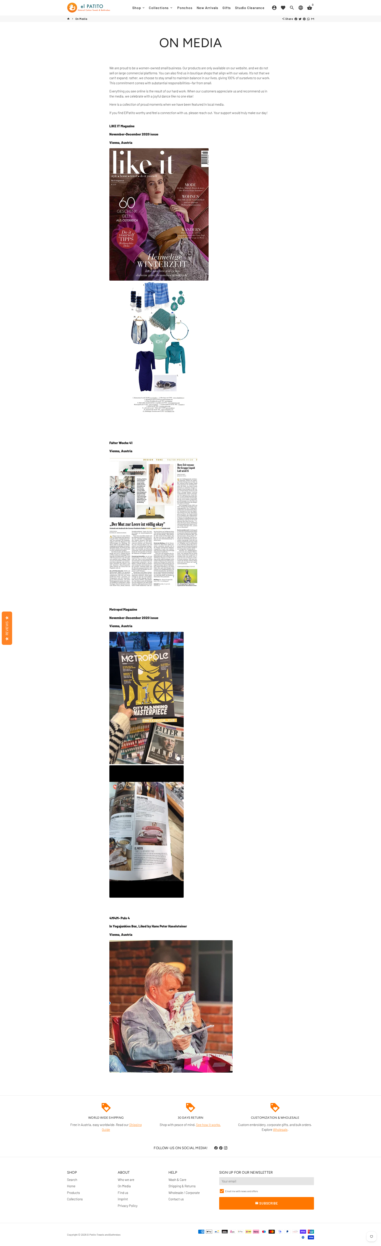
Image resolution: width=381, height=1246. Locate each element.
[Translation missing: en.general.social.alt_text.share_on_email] (312, 18)
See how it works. (208, 1125)
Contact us (176, 1199)
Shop (138, 8)
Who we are (126, 1180)
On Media (81, 18)
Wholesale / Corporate (184, 1193)
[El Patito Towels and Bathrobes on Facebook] (216, 1148)
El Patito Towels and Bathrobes (104, 1234)
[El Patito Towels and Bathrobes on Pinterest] (220, 1148)
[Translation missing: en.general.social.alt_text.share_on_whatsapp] (308, 18)
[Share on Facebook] (296, 18)
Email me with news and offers (241, 1191)
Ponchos (184, 8)
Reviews (6, 628)
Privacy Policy (128, 1206)
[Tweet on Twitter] (300, 18)
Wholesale (280, 1130)
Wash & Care (177, 1180)
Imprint (123, 1199)
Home (71, 1186)
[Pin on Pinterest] (304, 18)
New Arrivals (208, 8)
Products (73, 1193)
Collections (161, 8)
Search (72, 1180)
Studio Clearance (250, 8)
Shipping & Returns (182, 1186)
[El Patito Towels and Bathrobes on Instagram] (225, 1148)
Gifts (226, 8)
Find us (123, 1193)
